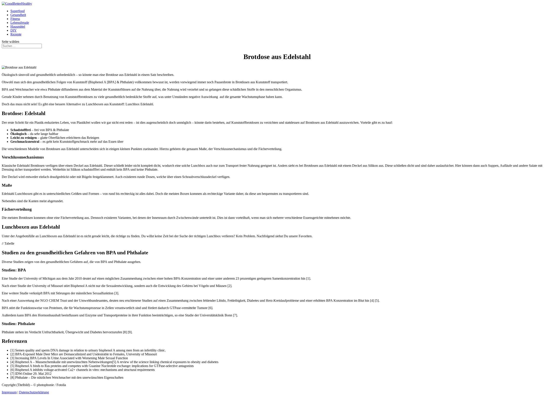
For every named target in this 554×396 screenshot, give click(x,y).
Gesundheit (18, 15)
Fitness (15, 19)
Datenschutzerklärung (34, 392)
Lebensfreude (19, 22)
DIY (13, 30)
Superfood (17, 11)
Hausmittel (17, 26)
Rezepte (15, 34)
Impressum (9, 392)
